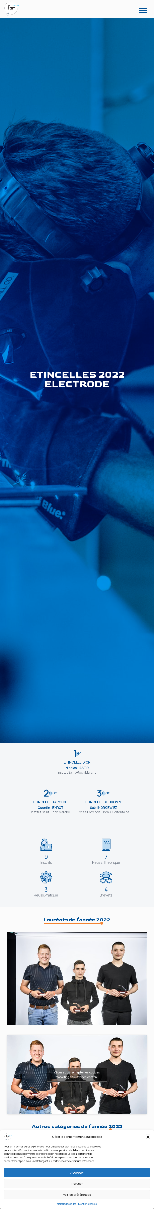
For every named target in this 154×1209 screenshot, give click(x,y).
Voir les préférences (77, 1195)
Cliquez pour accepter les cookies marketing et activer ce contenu (77, 1074)
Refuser (77, 1183)
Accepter (77, 1172)
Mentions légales (87, 1204)
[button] (148, 1137)
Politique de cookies (66, 1204)
